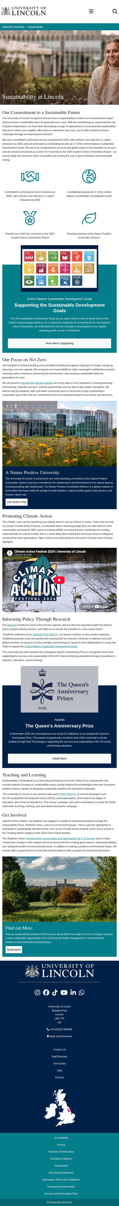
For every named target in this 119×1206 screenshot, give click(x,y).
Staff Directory (59, 1056)
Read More (59, 758)
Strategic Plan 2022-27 (45, 634)
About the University (13, 26)
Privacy (61, 1144)
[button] (91, 12)
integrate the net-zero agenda (36, 383)
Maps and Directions (60, 1036)
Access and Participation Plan (61, 1193)
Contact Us (59, 1049)
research (12, 625)
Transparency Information (61, 1186)
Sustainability (35, 26)
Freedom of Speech (61, 1158)
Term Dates (59, 1063)
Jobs (59, 1070)
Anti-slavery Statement (61, 1172)
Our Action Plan (16, 502)
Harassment (61, 1165)
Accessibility (61, 1137)
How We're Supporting (59, 343)
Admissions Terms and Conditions (61, 1179)
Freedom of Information (61, 1151)
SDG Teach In (68, 794)
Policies (59, 1077)
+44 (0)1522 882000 (61, 1029)
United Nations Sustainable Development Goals (50, 646)
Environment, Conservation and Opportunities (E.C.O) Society (61, 838)
